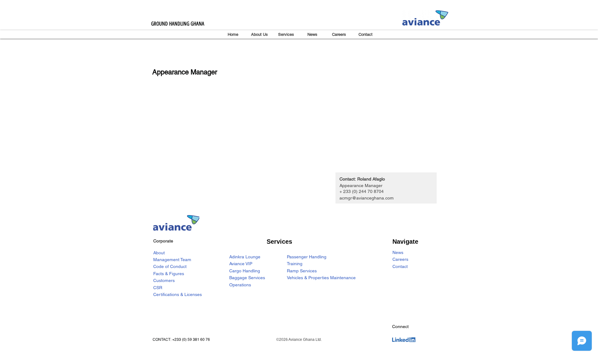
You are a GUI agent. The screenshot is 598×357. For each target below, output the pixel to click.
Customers (164, 280)
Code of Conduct (170, 266)
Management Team (172, 259)
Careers (400, 259)
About (159, 252)
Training (294, 263)
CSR (157, 287)
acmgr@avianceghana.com (366, 197)
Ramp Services (302, 270)
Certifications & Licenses (177, 294)
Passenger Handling (306, 256)
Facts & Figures (168, 273)
